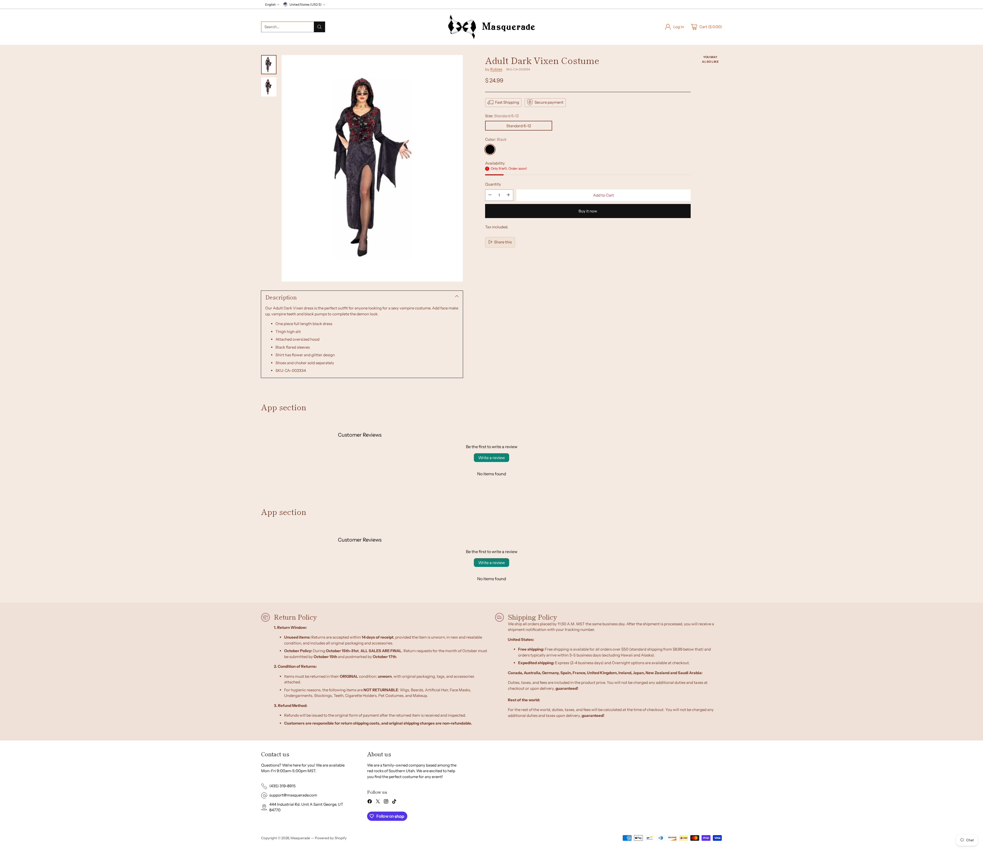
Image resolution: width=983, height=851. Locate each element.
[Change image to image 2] (268, 86)
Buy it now (588, 210)
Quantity (493, 183)
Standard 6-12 (518, 125)
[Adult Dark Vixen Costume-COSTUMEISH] (372, 168)
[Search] (319, 26)
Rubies (496, 69)
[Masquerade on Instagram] (386, 802)
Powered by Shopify (331, 838)
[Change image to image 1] (268, 64)
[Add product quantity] (508, 194)
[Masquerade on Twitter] (378, 802)
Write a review (491, 457)
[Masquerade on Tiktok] (394, 802)
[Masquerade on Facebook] (370, 802)
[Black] (490, 149)
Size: (502, 115)
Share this (503, 241)
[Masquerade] (491, 27)
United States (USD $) (306, 4)
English (270, 4)
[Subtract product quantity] (490, 194)
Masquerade (300, 838)
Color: (496, 139)
